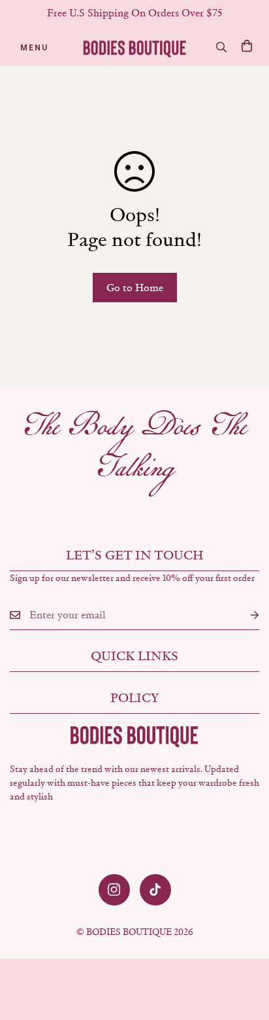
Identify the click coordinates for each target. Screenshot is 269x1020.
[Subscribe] (244, 615)
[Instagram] (114, 890)
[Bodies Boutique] (134, 47)
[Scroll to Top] (245, 951)
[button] (247, 46)
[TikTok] (155, 890)
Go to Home (134, 287)
